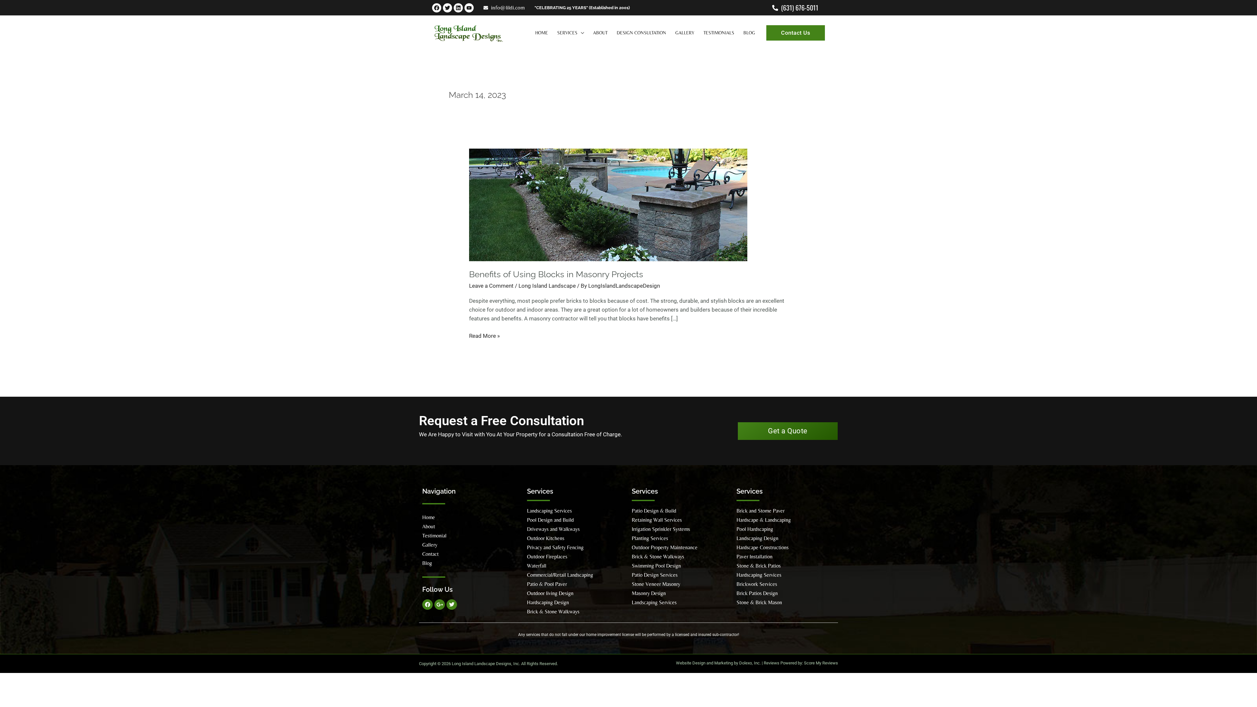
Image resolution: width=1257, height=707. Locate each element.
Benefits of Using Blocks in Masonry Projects (556, 274)
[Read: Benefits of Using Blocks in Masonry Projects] (608, 204)
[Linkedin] (458, 7)
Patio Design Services (655, 575)
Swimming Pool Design (656, 566)
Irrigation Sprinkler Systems (661, 529)
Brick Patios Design (757, 593)
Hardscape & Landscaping (764, 520)
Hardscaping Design (548, 602)
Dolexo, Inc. (750, 663)
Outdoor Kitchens (545, 538)
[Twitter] (447, 7)
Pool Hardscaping (755, 529)
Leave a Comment (491, 285)
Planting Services (650, 538)
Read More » (484, 335)
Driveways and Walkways (553, 529)
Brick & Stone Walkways (553, 611)
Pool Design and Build (550, 520)
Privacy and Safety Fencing (555, 547)
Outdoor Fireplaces (547, 556)
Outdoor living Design (550, 593)
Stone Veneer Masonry (656, 584)
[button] (580, 33)
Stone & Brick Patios (759, 566)
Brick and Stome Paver (761, 511)
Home (428, 517)
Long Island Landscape (547, 285)
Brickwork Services (757, 584)
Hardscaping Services (759, 575)
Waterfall (536, 566)
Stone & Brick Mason (759, 602)
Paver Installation (755, 556)
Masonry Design (649, 593)
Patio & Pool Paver (547, 584)
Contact (430, 554)
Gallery (429, 545)
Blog (427, 563)
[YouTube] (469, 7)
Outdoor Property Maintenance (665, 547)
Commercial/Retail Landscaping (560, 575)
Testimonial (434, 536)
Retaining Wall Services (657, 520)
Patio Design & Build (654, 511)
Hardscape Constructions (763, 547)
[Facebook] (436, 7)
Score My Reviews (821, 663)
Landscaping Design (757, 538)
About (428, 526)
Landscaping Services (549, 511)
